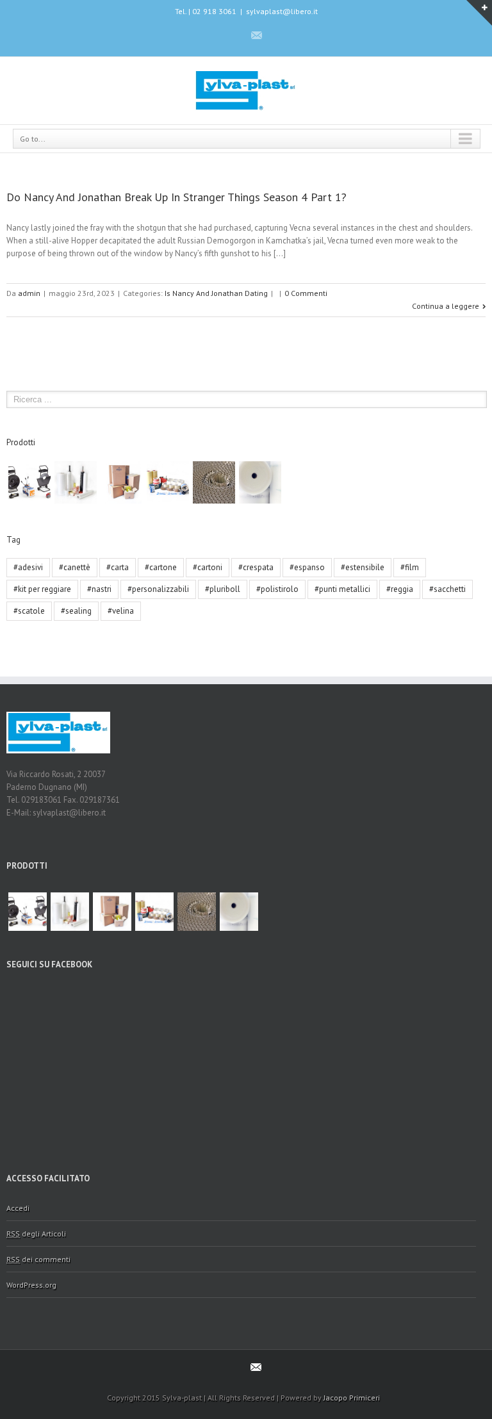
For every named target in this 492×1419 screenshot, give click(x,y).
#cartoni (207, 567)
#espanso (307, 567)
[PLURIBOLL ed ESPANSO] (260, 482)
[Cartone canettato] (214, 482)
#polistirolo (277, 589)
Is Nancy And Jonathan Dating (216, 293)
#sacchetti (447, 589)
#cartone (161, 567)
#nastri (99, 589)
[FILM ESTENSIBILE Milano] (76, 482)
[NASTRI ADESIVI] (168, 482)
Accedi (17, 1208)
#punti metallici (342, 589)
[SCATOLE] (122, 482)
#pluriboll (222, 589)
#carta (117, 567)
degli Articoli (36, 1233)
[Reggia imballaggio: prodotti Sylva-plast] (29, 482)
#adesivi (28, 567)
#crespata (256, 567)
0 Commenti (305, 293)
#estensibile (362, 567)
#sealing (76, 610)
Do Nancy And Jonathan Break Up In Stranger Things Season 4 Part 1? (176, 197)
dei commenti (38, 1259)
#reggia (399, 589)
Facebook (233, 34)
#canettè (74, 567)
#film (409, 567)
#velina (121, 610)
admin (29, 293)
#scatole (29, 610)
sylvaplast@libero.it (282, 11)
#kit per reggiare (42, 589)
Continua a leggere (445, 306)
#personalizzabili (158, 589)
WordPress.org (31, 1285)
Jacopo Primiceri (352, 1397)
